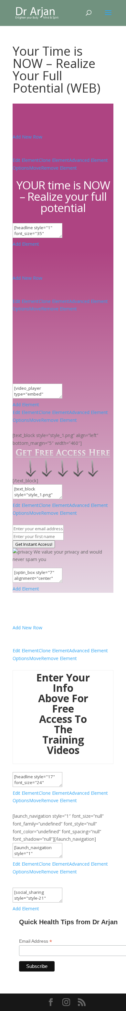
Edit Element (26, 160)
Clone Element (54, 160)
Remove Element (59, 168)
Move (35, 168)
